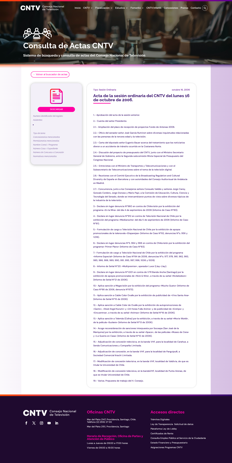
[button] (205, 8)
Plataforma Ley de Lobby (164, 428)
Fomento (136, 8)
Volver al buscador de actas (51, 74)
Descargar (56, 109)
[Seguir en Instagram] (41, 423)
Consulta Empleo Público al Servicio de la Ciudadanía (178, 438)
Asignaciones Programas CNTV (167, 447)
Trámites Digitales (160, 419)
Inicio (78, 8)
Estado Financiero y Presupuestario (169, 442)
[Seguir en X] (34, 423)
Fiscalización (102, 8)
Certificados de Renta (162, 433)
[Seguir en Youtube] (49, 423)
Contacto (196, 8)
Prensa (184, 8)
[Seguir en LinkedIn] (57, 423)
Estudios (120, 8)
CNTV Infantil (153, 8)
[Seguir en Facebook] (26, 423)
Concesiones (171, 8)
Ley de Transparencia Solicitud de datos (172, 424)
